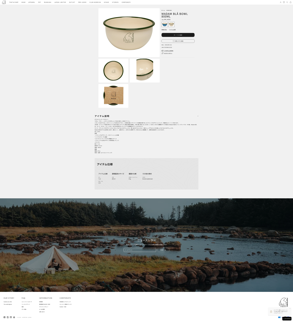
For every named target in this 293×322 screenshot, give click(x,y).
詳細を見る (164, 29)
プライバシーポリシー (43, 306)
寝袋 (23, 306)
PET (39, 2)
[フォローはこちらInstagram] (8, 317)
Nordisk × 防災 (63, 306)
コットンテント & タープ (27, 301)
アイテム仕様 (172, 29)
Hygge (106, 2)
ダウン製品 (24, 309)
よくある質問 (42, 309)
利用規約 (41, 301)
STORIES (115, 2)
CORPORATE (126, 2)
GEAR (23, 2)
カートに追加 (178, 35)
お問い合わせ (42, 311)
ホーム (163, 10)
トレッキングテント (26, 304)
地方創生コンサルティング (65, 301)
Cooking (169, 10)
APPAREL (31, 2)
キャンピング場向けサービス (66, 304)
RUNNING (47, 2)
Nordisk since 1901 (8, 301)
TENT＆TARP (13, 2)
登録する (163, 250)
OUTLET (72, 2)
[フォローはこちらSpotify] (14, 317)
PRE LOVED (82, 2)
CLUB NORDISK (95, 2)
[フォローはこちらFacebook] (5, 317)
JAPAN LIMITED (60, 2)
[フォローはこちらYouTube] (11, 317)
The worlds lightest (8, 304)
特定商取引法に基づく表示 (44, 304)
